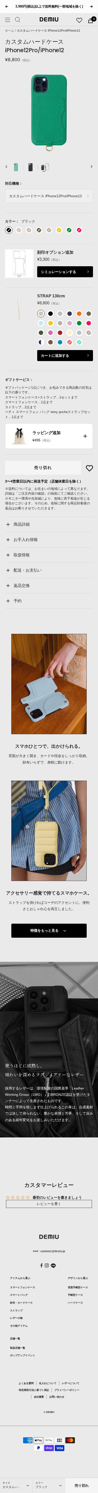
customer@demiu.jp (52, 1251)
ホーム (9, 30)
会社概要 (39, 1396)
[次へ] (91, 167)
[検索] (17, 20)
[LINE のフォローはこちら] (53, 1265)
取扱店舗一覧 (17, 1347)
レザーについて (70, 1383)
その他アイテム (19, 1325)
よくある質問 (26, 1383)
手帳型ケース (75, 1295)
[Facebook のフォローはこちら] (41, 1265)
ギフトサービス (17, 380)
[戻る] (6, 167)
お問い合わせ (56, 1396)
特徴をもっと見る (44, 930)
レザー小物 (16, 1318)
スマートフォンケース (22, 1287)
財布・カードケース (21, 1302)
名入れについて (48, 1383)
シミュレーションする (58, 272)
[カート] (90, 20)
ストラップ (16, 1310)
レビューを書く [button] (49, 1204)
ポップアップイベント (22, 1355)
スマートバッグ (19, 1295)
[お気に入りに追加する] (89, 468)
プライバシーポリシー (66, 1390)
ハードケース (75, 1302)
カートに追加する (55, 356)
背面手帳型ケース (78, 1287)
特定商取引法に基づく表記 (34, 1390)
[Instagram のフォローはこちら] (47, 1265)
